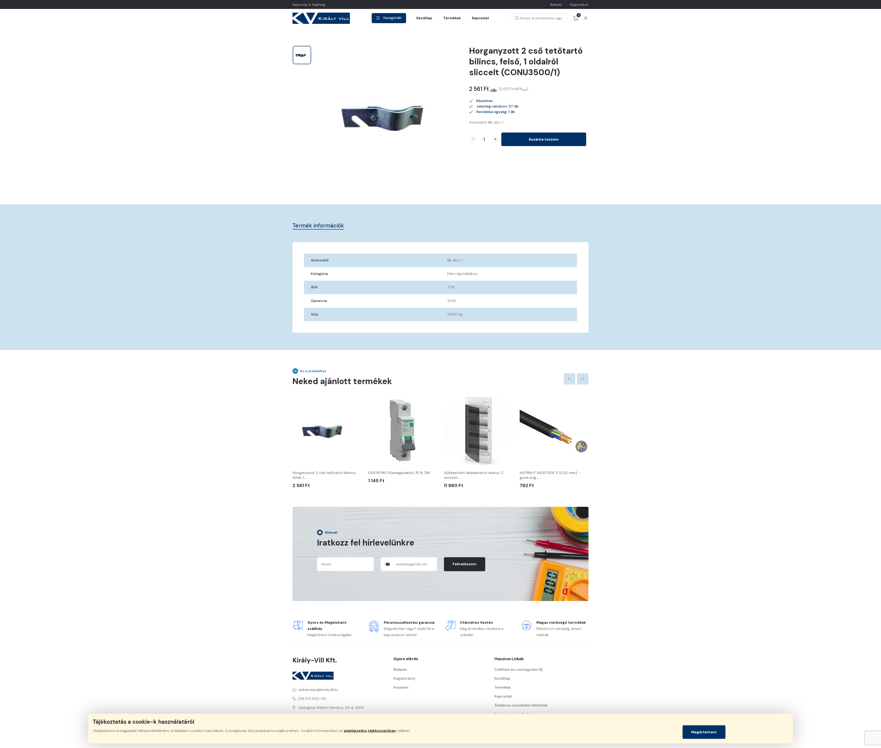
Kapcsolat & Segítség (309, 5)
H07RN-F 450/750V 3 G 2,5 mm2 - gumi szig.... (550, 475)
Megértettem (704, 732)
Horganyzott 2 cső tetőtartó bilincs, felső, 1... (324, 475)
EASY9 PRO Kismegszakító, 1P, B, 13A (399, 472)
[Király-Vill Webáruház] (321, 18)
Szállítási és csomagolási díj (518, 669)
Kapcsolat (480, 18)
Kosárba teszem (544, 139)
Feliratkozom (465, 564)
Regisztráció (579, 5)
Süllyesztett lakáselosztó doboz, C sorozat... (474, 475)
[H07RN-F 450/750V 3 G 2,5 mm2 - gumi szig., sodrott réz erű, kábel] (554, 430)
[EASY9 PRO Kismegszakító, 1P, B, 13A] (402, 430)
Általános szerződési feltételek (521, 705)
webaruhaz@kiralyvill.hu (318, 689)
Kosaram (400, 687)
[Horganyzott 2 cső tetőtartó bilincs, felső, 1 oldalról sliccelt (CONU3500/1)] (327, 430)
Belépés (556, 5)
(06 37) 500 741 (312, 698)
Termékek (452, 18)
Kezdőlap (424, 18)
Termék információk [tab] (318, 225)
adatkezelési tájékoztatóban (370, 730)
